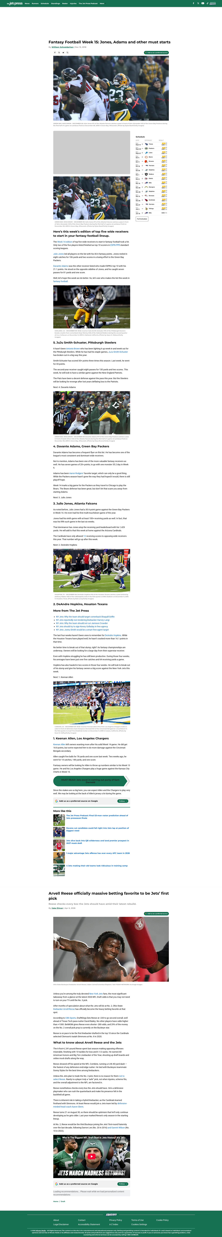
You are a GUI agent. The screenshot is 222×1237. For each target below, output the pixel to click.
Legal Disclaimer (61, 1224)
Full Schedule (142, 219)
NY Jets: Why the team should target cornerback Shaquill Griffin (85, 616)
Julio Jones (58, 254)
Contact (81, 1220)
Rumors (35, 3)
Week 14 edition (64, 242)
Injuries (73, 3)
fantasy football (60, 281)
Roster (65, 3)
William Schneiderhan (62, 47)
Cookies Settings (139, 1224)
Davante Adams (60, 266)
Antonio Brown (73, 348)
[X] (198, 3)
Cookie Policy (162, 1220)
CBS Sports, (70, 1018)
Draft (63, 1201)
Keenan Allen (59, 744)
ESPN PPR (115, 245)
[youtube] (202, 3)
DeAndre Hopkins (113, 635)
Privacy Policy (115, 1220)
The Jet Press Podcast (88, 3)
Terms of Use (137, 1220)
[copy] (67, 52)
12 (85, 536)
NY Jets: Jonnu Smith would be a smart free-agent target (82, 629)
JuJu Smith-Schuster (118, 352)
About (56, 1220)
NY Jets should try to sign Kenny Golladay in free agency (82, 626)
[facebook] (193, 3)
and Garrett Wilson (116, 1127)
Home (55, 1201)
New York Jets (96, 993)
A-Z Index (113, 1224)
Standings (55, 3)
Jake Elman (57, 908)
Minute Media (41, 1230)
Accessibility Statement (89, 1224)
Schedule (45, 3)
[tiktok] (207, 3)
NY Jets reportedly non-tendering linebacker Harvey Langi (82, 620)
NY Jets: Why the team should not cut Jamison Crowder (82, 623)
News (27, 3)
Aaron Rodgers (76, 473)
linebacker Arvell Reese (64, 1009)
